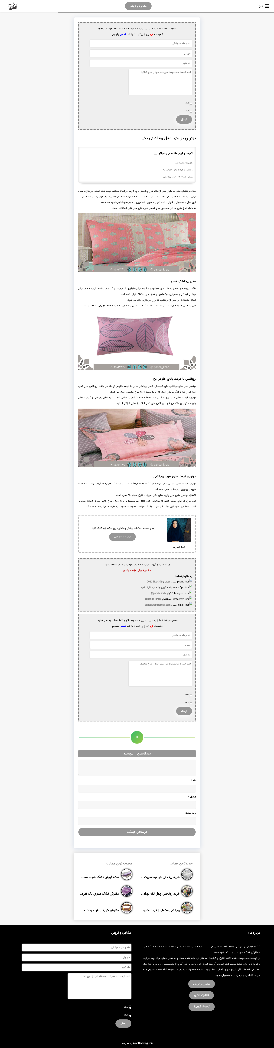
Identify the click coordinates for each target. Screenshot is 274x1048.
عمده (187, 103)
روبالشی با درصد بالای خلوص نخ (178, 170)
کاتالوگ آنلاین (201, 995)
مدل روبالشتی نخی (184, 163)
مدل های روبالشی (178, 386)
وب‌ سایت (190, 813)
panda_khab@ (153, 599)
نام (193, 781)
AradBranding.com (143, 1043)
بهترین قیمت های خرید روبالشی (178, 177)
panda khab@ (158, 593)
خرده (187, 110)
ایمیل (192, 797)
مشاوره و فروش (138, 6)
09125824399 (155, 582)
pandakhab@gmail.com (157, 605)
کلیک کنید (146, 587)
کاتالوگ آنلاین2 (202, 1007)
